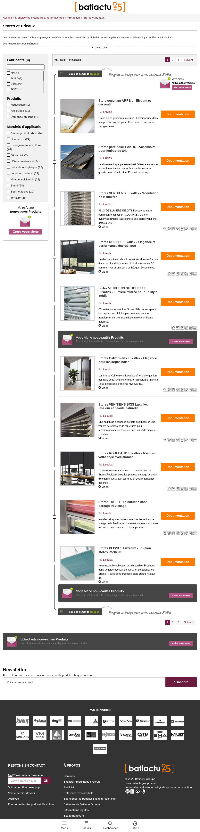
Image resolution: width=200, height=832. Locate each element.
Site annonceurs (74, 815)
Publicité (69, 787)
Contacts (69, 776)
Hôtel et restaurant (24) (25, 161)
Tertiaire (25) (19, 197)
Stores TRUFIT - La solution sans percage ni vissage (122, 503)
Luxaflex (108, 204)
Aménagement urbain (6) (26, 133)
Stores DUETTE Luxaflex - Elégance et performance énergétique (126, 243)
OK (46, 780)
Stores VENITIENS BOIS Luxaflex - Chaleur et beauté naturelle (123, 406)
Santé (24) (17, 185)
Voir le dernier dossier (21, 793)
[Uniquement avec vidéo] (9, 110)
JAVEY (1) (16, 89)
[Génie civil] (9, 155)
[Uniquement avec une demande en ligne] (9, 116)
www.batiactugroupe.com (140, 783)
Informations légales (76, 809)
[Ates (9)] (9, 73)
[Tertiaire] (9, 197)
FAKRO (107, 112)
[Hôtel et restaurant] (9, 161)
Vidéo (105, 226)
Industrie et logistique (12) (27, 167)
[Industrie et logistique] (9, 167)
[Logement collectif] (9, 173)
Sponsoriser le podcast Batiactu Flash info (90, 798)
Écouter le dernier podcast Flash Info (31, 804)
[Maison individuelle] (9, 179)
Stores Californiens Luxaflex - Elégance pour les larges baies (127, 360)
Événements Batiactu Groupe (82, 804)
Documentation (177, 114)
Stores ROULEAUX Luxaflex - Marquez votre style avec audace (127, 455)
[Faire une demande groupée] (80, 72)
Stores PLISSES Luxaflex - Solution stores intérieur (124, 550)
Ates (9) (15, 73)
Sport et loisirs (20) (22, 191)
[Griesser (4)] (9, 84)
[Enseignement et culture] (9, 144)
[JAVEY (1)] (9, 89)
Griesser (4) (17, 84)
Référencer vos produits (78, 793)
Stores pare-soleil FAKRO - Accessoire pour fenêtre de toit (126, 148)
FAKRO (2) (16, 78)
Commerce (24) (20, 139)
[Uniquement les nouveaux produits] (9, 104)
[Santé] (9, 185)
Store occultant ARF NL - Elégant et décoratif (124, 102)
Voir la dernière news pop (24, 787)
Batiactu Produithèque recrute (82, 781)
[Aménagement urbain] (9, 132)
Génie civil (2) (19, 155)
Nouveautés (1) (20, 104)
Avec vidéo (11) (20, 110)
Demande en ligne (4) (24, 116)
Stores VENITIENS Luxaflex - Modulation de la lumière (128, 195)
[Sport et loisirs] (9, 191)
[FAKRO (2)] (9, 78)
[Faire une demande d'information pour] (80, 610)
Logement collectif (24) (25, 173)
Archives (13, 798)
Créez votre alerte (26, 231)
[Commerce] (9, 138)
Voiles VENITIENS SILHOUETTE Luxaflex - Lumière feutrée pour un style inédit (127, 292)
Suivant (188, 59)
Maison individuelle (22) (25, 179)
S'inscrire (181, 682)
